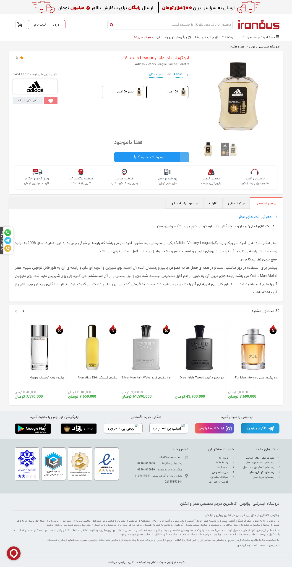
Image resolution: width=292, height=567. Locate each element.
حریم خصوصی (220, 472)
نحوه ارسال (222, 467)
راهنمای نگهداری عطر (262, 472)
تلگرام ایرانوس (257, 428)
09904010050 (146, 463)
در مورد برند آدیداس (184, 203)
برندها (230, 37)
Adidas (178, 74)
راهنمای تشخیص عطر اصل (259, 467)
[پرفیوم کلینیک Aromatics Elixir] (93, 347)
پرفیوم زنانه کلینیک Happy (47, 378)
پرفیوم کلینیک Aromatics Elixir (97, 378)
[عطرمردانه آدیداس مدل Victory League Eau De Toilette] (237, 133)
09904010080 (146, 470)
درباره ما (224, 458)
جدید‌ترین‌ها (204, 37)
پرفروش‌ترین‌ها (175, 37)
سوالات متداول (219, 477)
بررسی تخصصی (266, 203)
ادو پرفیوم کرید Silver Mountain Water (146, 378)
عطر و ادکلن (156, 74)
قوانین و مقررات (219, 482)
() (17, 58)
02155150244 (173, 482)
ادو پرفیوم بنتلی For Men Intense (256, 378)
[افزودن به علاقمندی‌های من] (50, 100)
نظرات (213, 203)
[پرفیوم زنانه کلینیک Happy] (39, 347)
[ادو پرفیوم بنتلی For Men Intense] (253, 347)
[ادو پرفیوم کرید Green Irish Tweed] (199, 347)
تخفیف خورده (144, 37)
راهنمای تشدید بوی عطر (260, 463)
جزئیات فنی (236, 203)
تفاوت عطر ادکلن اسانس (260, 458)
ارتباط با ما (222, 463)
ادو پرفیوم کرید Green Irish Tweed (202, 378)
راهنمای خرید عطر (264, 477)
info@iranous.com (170, 457)
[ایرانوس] (257, 24)
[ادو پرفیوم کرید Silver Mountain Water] (146, 347)
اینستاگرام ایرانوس (212, 428)
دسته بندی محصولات (258, 37)
